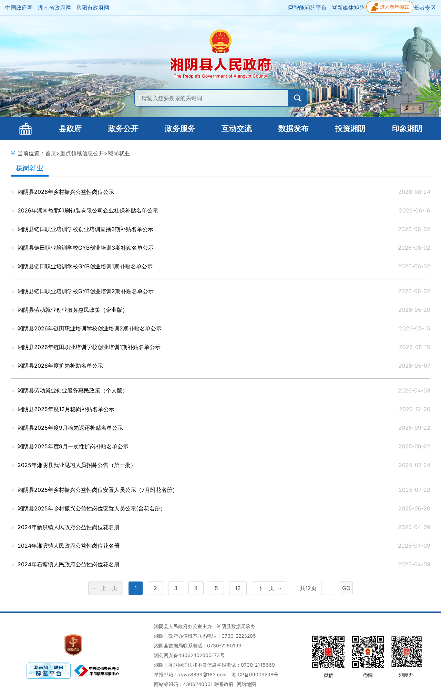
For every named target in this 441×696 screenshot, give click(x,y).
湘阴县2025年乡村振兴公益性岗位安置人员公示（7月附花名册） (98, 489)
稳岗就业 (119, 153)
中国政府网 (19, 7)
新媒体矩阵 (351, 7)
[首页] (26, 128)
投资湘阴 (350, 128)
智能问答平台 (310, 7)
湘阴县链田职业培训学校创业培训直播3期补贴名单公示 (85, 229)
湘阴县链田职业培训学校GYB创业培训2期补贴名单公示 (86, 291)
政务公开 (123, 128)
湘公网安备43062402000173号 (189, 655)
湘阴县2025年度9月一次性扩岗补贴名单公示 (73, 446)
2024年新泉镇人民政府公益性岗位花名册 (69, 527)
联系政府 (224, 684)
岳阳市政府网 (92, 7)
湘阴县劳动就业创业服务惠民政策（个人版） (73, 390)
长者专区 (425, 7)
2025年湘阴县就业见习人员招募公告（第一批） (77, 464)
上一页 (105, 588)
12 (238, 588)
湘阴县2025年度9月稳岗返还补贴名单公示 (70, 427)
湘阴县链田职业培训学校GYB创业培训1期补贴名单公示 (85, 266)
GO (346, 588)
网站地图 (246, 684)
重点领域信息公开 (82, 153)
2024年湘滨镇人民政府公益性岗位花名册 (69, 545)
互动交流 (237, 128)
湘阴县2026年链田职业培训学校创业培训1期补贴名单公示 (89, 347)
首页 (50, 153)
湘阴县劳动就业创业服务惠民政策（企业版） (73, 309)
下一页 (269, 588)
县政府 (70, 128)
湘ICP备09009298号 (255, 674)
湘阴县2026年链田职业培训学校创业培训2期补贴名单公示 (90, 328)
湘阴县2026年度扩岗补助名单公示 (60, 365)
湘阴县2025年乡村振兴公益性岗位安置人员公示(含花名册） (92, 508)
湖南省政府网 (54, 7)
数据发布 (293, 128)
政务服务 (180, 128)
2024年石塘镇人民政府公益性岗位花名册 (69, 564)
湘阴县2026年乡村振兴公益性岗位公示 (66, 191)
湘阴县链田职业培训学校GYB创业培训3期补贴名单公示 (86, 247)
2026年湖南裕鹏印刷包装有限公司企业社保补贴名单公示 (88, 210)
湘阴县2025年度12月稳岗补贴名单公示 (66, 409)
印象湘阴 (407, 128)
